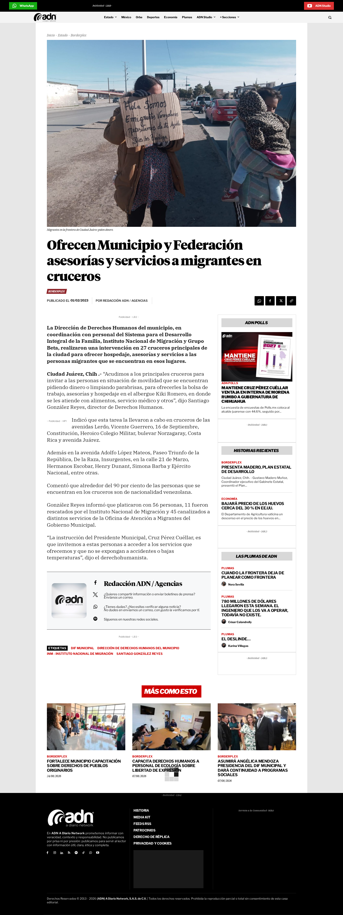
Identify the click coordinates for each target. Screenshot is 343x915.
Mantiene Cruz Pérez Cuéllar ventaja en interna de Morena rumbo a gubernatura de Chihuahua (255, 395)
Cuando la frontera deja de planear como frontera (252, 575)
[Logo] (46, 17)
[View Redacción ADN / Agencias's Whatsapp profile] (95, 607)
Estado (63, 35)
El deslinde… (235, 639)
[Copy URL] (291, 300)
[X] (280, 300)
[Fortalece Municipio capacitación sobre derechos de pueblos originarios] (86, 726)
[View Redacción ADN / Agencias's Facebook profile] (95, 583)
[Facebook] (270, 300)
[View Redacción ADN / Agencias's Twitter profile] (95, 595)
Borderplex (79, 35)
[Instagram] (54, 853)
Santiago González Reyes (139, 654)
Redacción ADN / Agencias (143, 584)
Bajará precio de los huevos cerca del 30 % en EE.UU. (252, 506)
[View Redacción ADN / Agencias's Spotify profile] (95, 619)
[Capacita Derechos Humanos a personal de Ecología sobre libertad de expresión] (171, 726)
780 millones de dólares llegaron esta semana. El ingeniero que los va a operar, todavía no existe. (254, 608)
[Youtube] (97, 853)
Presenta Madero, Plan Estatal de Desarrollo (256, 469)
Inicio (51, 35)
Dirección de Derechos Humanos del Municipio (138, 648)
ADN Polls (229, 383)
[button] (298, 17)
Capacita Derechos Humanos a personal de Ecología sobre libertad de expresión (165, 766)
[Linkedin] (62, 853)
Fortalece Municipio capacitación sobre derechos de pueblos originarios (84, 766)
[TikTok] (83, 853)
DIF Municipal (82, 648)
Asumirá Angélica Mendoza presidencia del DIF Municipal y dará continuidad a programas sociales (253, 768)
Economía (229, 499)
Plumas (227, 568)
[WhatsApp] (259, 300)
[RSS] (68, 853)
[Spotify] (76, 853)
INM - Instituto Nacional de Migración (80, 654)
